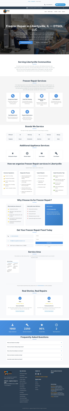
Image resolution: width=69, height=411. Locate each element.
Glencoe (60, 386)
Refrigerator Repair (12, 156)
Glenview (60, 389)
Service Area (37, 385)
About (36, 387)
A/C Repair (22, 392)
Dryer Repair (42, 156)
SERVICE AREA (50, 11)
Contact (36, 389)
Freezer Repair (22, 379)
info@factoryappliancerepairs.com (17, 240)
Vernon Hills (59, 393)
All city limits (56, 396)
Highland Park (60, 387)
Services (36, 383)
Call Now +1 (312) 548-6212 (42, 42)
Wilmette (52, 387)
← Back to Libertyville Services (14, 366)
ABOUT (59, 11)
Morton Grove (62, 388)
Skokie (56, 388)
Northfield (59, 394)
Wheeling (62, 394)
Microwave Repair (23, 383)
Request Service (61, 4)
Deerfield (59, 392)
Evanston (56, 386)
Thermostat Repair (23, 398)
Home (29, 1)
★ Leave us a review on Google (41, 376)
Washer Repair (27, 156)
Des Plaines (53, 389)
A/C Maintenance (23, 390)
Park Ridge (57, 389)
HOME (46, 11)
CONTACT (63, 11)
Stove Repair (22, 386)
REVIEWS (55, 11)
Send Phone (49, 242)
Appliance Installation (24, 401)
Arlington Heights (54, 391)
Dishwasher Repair (23, 373)
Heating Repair (22, 396)
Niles (58, 388)
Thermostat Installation (24, 400)
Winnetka (55, 387)
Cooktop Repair (23, 388)
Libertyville (33, 1)
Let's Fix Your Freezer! (26, 42)
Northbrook (55, 394)
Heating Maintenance (24, 394)
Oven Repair (56, 156)
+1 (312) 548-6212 (49, 4)
